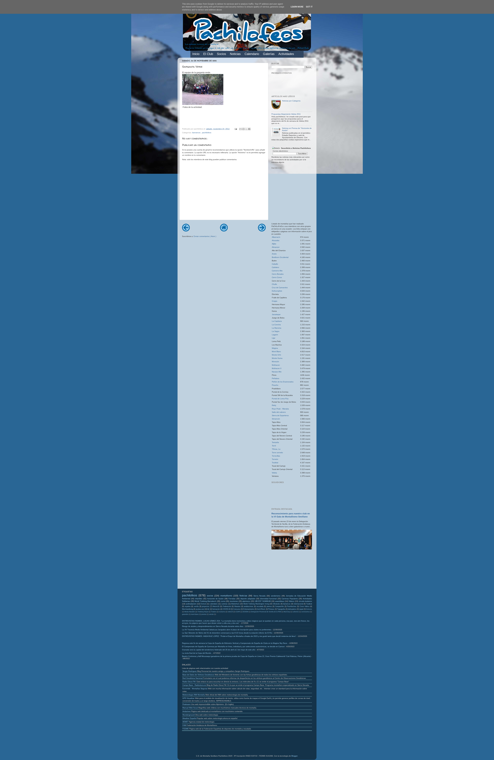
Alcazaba (275, 240)
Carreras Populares (290, 599)
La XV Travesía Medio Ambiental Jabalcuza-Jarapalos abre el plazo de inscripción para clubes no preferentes (226, 630)
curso (223, 601)
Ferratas (231, 599)
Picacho (275, 385)
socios (210, 595)
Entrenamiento (248, 609)
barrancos (196, 133)
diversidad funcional (268, 599)
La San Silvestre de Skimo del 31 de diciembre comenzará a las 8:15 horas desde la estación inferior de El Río (227, 633)
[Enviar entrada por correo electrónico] (235, 129)
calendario (213, 604)
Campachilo (279, 606)
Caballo (275, 264)
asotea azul (200, 609)
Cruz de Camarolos (280, 287)
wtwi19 (230, 612)
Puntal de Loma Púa (280, 399)
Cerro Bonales (278, 274)
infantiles (198, 599)
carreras (224, 604)
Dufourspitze (277, 291)
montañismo (226, 595)
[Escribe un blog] (243, 129)
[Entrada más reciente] (186, 230)
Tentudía (275, 442)
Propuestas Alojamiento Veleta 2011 (286, 114)
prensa (269, 606)
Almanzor (276, 247)
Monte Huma (277, 358)
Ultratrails (276, 604)
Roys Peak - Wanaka (280, 409)
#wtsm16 (216, 606)
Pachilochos (291, 606)
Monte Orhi (276, 355)
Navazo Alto (276, 372)
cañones (296, 612)
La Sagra (275, 331)
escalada (260, 606)
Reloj (274, 405)
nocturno (222, 612)
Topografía (281, 609)
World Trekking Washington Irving (256, 604)
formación (216, 609)
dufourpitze (292, 609)
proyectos (205, 606)
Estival (203, 604)
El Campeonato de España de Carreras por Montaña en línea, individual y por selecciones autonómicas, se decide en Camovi (233, 646)
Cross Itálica (304, 606)
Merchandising (187, 609)
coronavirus (305, 612)
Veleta (274, 473)
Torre (277, 452)
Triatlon (213, 612)
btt (208, 609)
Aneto (274, 254)
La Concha (276, 325)
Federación (227, 606)
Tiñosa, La (276, 449)
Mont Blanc (276, 351)
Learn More (297, 7)
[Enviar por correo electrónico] (240, 129)
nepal (301, 609)
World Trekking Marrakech (205, 601)
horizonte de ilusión (215, 599)
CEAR (238, 612)
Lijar (273, 338)
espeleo (188, 606)
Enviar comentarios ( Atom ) (205, 236)
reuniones (234, 601)
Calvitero (275, 267)
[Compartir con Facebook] (249, 129)
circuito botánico (305, 601)
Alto (277, 271)
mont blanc (195, 614)
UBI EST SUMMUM (263, 601)
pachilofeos (206, 133)
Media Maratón (189, 612)
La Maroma (276, 328)
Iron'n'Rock (261, 609)
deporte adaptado (247, 599)
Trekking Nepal (203, 612)
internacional (298, 604)
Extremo (309, 609)
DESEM (245, 612)
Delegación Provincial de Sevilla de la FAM (266, 612)
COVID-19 (226, 609)
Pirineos (271, 609)
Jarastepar (276, 314)
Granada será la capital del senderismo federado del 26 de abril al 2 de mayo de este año (218, 650)
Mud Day (287, 612)
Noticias (243, 595)
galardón (185, 614)
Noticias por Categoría (291, 101)
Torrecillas (276, 456)
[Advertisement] (291, 570)
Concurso (236, 609)
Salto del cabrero (279, 412)
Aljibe (274, 244)
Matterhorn (235, 604)
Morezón (275, 362)
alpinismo (246, 601)
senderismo (275, 596)
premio (203, 614)
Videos (291, 601)
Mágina (275, 348)
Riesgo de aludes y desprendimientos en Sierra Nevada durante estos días (212, 626)
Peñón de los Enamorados (282, 382)
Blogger (294, 756)
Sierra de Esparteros (280, 415)
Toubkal (275, 463)
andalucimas (248, 606)
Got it (309, 7)
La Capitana (277, 321)
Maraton (237, 606)
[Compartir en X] (246, 129)
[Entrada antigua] (262, 230)
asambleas (279, 601)
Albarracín (276, 237)
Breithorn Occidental (280, 257)
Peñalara (275, 378)
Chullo (274, 284)
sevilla (196, 606)
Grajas (274, 301)
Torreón (275, 459)
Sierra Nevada (259, 596)
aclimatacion (191, 604)
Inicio (195, 54)
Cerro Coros (277, 277)
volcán (211, 614)
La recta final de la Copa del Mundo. (197, 653)
